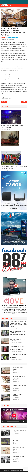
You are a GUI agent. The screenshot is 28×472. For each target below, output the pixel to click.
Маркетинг (7, 2)
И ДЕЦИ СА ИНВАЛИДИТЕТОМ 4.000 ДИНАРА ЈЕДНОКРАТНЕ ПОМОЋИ (24, 101)
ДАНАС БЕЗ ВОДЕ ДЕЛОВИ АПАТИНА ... (19, 377)
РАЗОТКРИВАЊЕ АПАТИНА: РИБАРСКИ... (19, 457)
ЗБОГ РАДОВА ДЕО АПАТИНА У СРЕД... (20, 368)
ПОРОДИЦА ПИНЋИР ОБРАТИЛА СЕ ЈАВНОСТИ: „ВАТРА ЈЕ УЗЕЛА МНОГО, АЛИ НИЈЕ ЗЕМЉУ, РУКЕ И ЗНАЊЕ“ (18, 324)
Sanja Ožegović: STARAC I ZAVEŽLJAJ (9, 147)
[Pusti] (2, 421)
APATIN (2, 37)
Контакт (11, 2)
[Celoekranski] (25, 421)
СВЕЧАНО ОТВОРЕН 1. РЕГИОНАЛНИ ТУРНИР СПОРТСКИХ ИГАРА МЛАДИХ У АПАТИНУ (14, 167)
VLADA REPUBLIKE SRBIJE (16, 97)
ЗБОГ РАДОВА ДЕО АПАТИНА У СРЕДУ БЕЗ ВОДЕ (18, 339)
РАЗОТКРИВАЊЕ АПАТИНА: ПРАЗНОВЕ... (19, 431)
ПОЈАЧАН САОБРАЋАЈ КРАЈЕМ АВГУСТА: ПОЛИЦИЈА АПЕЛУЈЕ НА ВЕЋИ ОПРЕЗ (18, 356)
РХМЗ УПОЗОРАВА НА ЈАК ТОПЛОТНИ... (19, 395)
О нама (2, 2)
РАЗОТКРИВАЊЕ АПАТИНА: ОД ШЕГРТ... (20, 448)
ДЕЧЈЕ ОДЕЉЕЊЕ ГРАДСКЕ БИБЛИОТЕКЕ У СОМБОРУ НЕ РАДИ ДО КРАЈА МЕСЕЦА (17, 348)
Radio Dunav (11, 39)
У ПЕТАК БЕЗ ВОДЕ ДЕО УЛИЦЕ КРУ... (20, 386)
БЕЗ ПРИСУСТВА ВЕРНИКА (7, 98)
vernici (7, 97)
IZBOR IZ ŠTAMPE (9, 37)
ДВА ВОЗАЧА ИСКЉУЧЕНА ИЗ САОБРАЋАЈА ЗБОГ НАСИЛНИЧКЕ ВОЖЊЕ (12, 126)
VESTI (16, 37)
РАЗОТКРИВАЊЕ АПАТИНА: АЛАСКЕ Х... (19, 439)
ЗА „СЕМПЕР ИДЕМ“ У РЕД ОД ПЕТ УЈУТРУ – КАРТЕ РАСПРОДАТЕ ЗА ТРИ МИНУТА (17, 333)
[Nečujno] (23, 421)
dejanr (9, 129)
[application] (14, 415)
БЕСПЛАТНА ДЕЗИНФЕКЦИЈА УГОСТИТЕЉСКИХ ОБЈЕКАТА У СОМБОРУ (4, 101)
